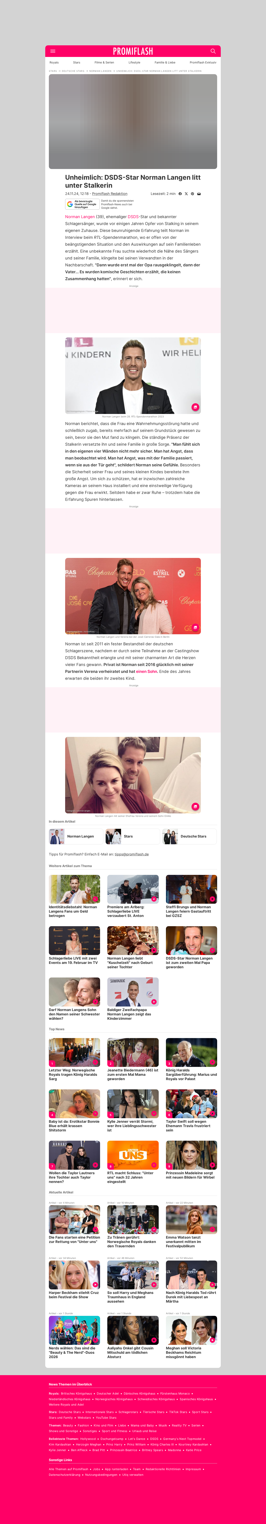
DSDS (133, 216)
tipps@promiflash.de (132, 854)
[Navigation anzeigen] (53, 51)
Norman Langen (80, 216)
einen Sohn (146, 671)
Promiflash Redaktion (109, 193)
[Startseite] (133, 51)
